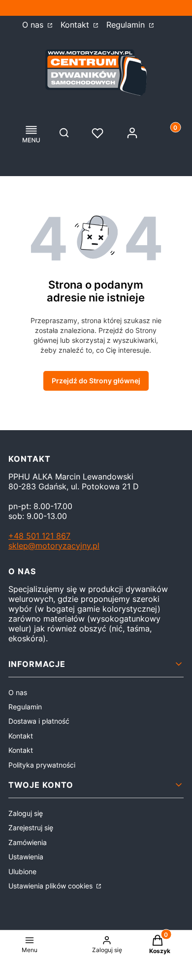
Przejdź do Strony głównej (96, 380)
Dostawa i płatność (38, 721)
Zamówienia (27, 842)
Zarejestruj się (30, 827)
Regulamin (126, 25)
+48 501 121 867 (39, 536)
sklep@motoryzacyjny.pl (53, 546)
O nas (34, 25)
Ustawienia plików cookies (51, 886)
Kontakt (76, 25)
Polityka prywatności (41, 765)
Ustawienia (25, 856)
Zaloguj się (25, 813)
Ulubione (22, 871)
